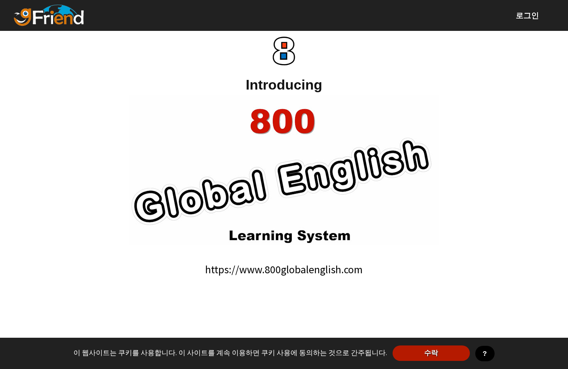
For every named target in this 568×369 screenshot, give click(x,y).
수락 (431, 353)
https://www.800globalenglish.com (284, 269)
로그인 (527, 15)
